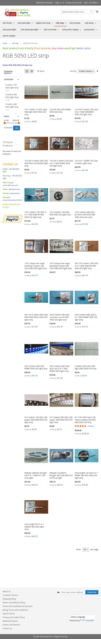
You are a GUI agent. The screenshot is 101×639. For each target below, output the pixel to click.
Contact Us (7, 628)
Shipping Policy (9, 599)
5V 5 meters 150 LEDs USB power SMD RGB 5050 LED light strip (35, 420)
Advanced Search (10, 621)
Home (5, 43)
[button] (91, 2)
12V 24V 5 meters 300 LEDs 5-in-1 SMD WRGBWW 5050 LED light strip (86, 112)
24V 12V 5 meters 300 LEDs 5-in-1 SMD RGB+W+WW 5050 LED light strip (86, 266)
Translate (89, 620)
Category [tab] (8, 79)
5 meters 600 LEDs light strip (12, 107)
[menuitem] (8, 23)
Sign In (58, 2)
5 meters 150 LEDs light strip (12, 88)
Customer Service (10, 595)
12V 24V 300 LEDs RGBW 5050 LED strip (60, 110)
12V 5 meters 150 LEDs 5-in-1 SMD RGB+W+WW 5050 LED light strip (35, 214)
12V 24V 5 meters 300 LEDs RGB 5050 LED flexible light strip (36, 163)
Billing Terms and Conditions (15, 610)
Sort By (73, 71)
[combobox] (77, 12)
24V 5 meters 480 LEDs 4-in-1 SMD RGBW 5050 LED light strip (86, 317)
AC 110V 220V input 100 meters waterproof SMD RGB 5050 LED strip (85, 420)
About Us (7, 591)
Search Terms (9, 613)
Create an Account (74, 2)
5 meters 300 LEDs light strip (12, 97)
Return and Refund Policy (14, 602)
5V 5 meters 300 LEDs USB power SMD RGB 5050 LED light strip (61, 420)
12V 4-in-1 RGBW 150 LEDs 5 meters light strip (86, 162)
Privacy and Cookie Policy (14, 617)
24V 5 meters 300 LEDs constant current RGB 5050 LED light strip (59, 317)
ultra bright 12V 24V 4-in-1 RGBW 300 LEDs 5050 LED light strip (86, 475)
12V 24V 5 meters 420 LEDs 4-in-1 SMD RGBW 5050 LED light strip (61, 163)
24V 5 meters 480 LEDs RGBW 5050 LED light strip (35, 367)
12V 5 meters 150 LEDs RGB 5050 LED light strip (60, 213)
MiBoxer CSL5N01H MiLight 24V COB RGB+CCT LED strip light (61, 475)
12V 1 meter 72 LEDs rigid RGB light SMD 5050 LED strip (35, 112)
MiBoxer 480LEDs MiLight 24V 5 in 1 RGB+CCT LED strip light (35, 475)
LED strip (15, 43)
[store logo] (17, 13)
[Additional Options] (12, 218)
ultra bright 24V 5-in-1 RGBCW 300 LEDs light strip (34, 526)
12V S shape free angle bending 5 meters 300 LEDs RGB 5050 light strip (61, 266)
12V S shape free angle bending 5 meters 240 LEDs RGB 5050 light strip (35, 266)
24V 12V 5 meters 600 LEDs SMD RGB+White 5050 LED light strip (36, 317)
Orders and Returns (11, 624)
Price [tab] (6, 116)
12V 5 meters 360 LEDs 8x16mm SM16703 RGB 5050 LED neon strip (85, 214)
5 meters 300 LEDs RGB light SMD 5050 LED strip (85, 367)
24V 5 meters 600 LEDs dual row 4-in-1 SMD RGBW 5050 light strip (59, 368)
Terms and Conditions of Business (18, 606)
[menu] (50, 29)
